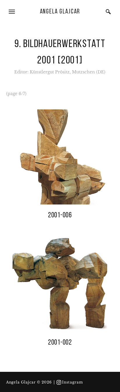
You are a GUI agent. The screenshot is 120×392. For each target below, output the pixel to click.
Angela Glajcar (60, 11)
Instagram (72, 382)
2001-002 (60, 342)
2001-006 (60, 215)
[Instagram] (59, 382)
